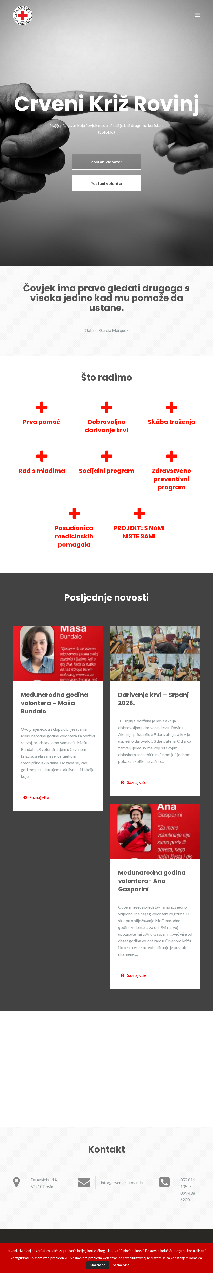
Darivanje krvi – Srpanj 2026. (153, 699)
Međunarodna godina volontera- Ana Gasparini (151, 881)
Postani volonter (106, 183)
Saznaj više (39, 797)
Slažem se (97, 1265)
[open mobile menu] (197, 15)
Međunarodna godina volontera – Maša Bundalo (54, 703)
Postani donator (106, 161)
